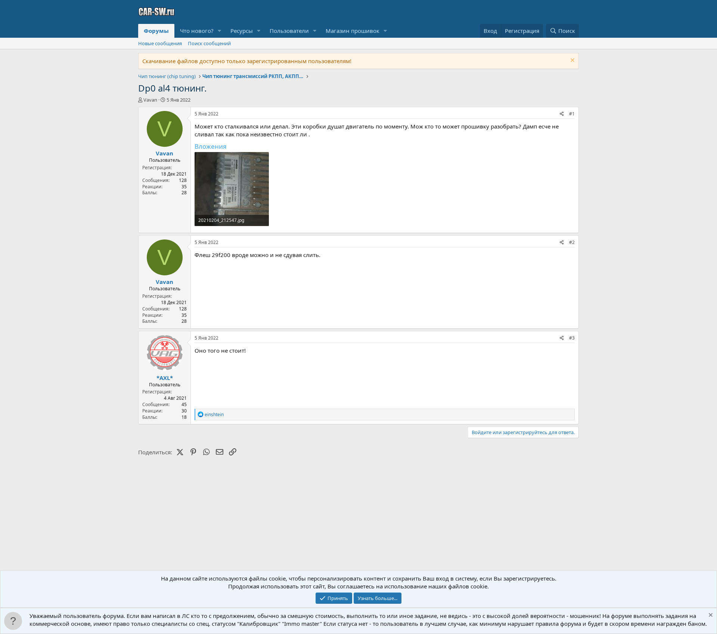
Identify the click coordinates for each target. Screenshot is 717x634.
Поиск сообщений (209, 43)
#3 (572, 338)
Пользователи (289, 30)
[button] (219, 31)
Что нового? (197, 30)
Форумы (156, 30)
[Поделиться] (562, 114)
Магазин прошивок (352, 30)
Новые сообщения (160, 43)
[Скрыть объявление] (571, 61)
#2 (572, 242)
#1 (572, 114)
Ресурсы (241, 30)
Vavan (150, 99)
